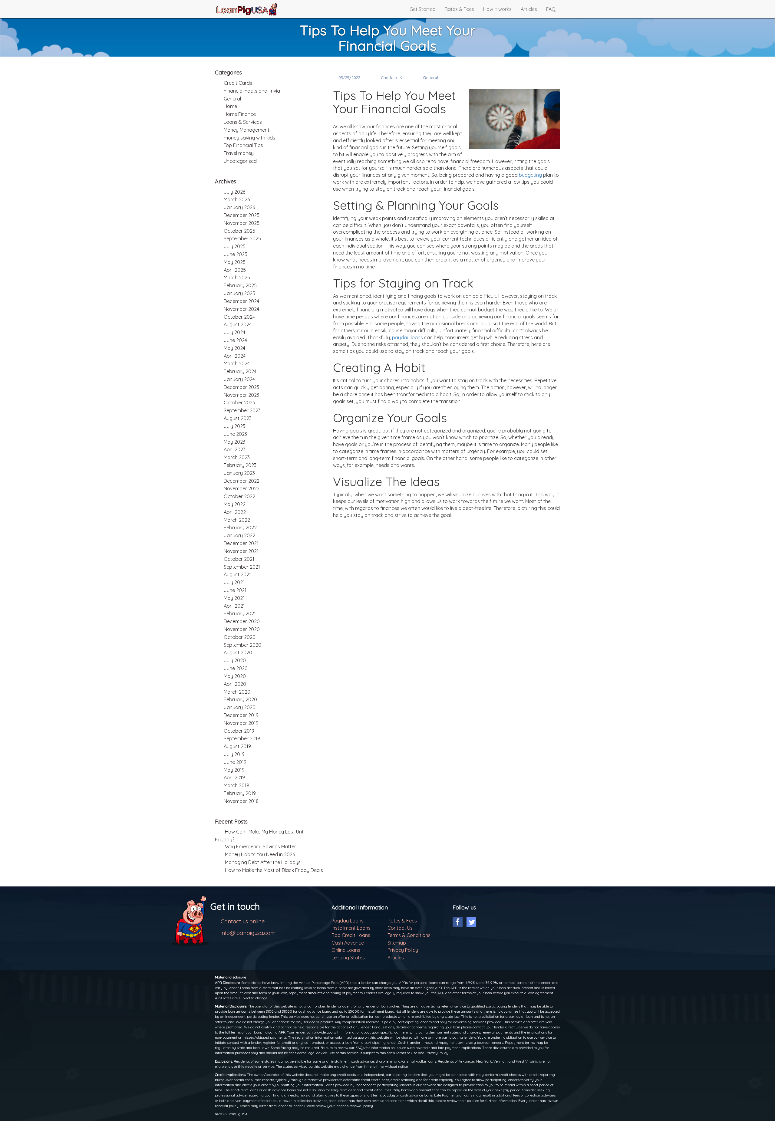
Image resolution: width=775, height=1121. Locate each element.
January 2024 (239, 379)
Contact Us (400, 928)
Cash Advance (347, 943)
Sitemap (397, 943)
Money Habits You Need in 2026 (260, 854)
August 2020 (238, 652)
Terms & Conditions (409, 935)
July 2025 (235, 246)
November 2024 (241, 309)
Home (230, 106)
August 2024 (238, 324)
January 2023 (239, 473)
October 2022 (239, 496)
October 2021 (239, 559)
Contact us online (243, 921)
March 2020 (237, 692)
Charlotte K (391, 77)
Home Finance (240, 114)
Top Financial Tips (243, 145)
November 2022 (241, 488)
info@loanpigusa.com (248, 932)
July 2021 (234, 582)
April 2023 (235, 449)
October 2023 (239, 402)
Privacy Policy (403, 950)
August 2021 (237, 574)
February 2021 (240, 613)
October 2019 (239, 731)
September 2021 (242, 567)
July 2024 (234, 332)
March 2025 (237, 277)
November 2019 (241, 723)
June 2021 (235, 590)
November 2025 (241, 223)
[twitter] (471, 922)
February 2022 (240, 527)
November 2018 (241, 801)
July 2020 (235, 660)
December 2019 (241, 715)
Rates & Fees (459, 9)
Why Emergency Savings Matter (260, 846)
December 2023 (241, 387)
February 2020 (240, 699)
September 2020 (242, 645)
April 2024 (235, 356)
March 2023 (237, 457)
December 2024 (241, 301)
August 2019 (237, 746)
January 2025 (239, 293)
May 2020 (235, 676)
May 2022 (235, 504)
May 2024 (234, 348)
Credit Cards (238, 83)
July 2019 (234, 754)
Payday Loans (347, 921)
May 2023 (234, 442)
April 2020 (235, 684)
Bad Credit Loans (350, 935)
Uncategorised (240, 161)
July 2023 (234, 426)
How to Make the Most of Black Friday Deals (274, 870)
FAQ (551, 9)
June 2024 (235, 340)
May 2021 (234, 598)
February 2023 (240, 465)
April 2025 (235, 270)
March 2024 (237, 363)
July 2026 (234, 192)
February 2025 (240, 285)
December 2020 (242, 621)
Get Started (423, 9)
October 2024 (239, 317)
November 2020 (242, 629)
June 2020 (236, 668)
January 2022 (239, 535)
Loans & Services (243, 122)
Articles (529, 9)
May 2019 (234, 770)
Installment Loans (351, 928)
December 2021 (241, 543)
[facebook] (458, 922)
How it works (497, 9)
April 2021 (234, 606)
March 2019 (236, 785)
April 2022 (235, 512)
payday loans (407, 337)
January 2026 (239, 207)
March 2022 (237, 520)
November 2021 (241, 551)
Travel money (239, 153)
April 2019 (234, 777)
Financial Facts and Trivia (252, 91)
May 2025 (235, 262)
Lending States (348, 958)
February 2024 (240, 371)
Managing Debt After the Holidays (263, 862)
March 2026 (237, 199)
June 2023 (235, 434)
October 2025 (239, 231)
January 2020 (240, 707)
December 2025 (241, 215)
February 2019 (240, 793)
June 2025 (235, 254)
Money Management (246, 130)
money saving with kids (249, 138)
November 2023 (241, 395)
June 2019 (235, 762)
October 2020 (240, 637)
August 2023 (238, 418)
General (430, 77)
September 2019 (242, 738)
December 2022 (241, 481)
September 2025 (242, 238)
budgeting (530, 175)
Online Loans (345, 950)
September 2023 (242, 410)
